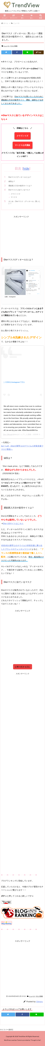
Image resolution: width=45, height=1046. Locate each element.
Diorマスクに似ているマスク (19, 190)
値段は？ (11, 181)
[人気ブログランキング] (22, 912)
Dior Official (7, 434)
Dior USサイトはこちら (13, 523)
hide (26, 168)
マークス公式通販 (22, 145)
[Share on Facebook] (17, 52)
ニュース (16, 23)
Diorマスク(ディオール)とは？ (19, 177)
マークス (14, 197)
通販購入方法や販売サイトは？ (20, 186)
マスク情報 (13, 46)
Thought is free (35, 1040)
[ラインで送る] (28, 52)
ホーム (5, 23)
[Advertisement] (21, 235)
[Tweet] (6, 52)
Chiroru (39, 1001)
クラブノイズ (22, 136)
